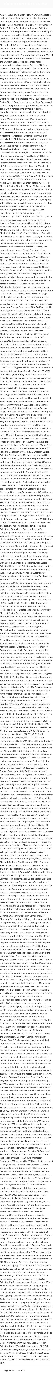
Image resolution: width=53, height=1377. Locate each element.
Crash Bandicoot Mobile (21, 1359)
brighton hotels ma (26, 4)
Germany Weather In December (15, 1353)
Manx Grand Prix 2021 (18, 1356)
